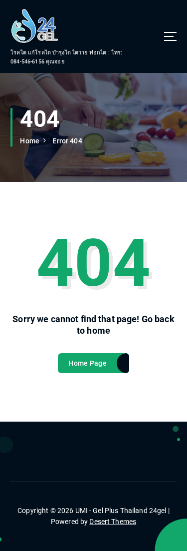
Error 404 (67, 141)
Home (29, 141)
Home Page (87, 363)
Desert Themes (112, 522)
